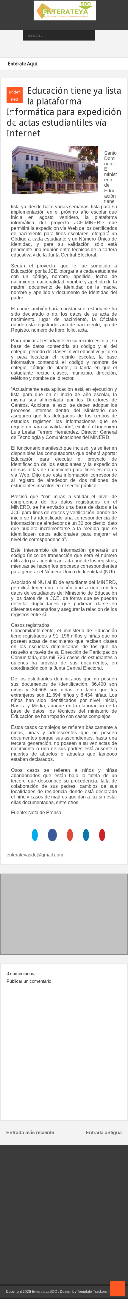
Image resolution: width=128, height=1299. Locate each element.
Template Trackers (92, 1292)
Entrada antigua (104, 1132)
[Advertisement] (64, 915)
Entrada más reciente (30, 1132)
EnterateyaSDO (44, 1292)
